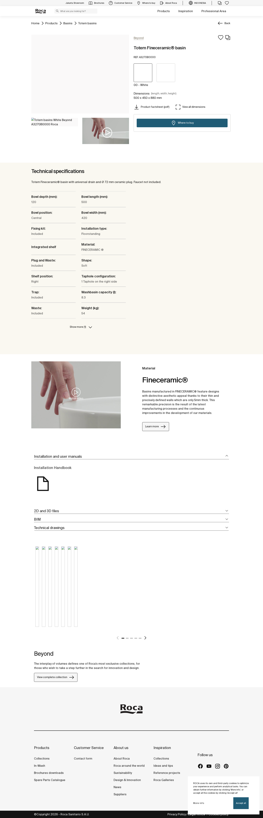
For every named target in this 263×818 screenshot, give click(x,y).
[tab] (131, 456)
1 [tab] (122, 638)
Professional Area (213, 11)
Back (227, 23)
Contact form (83, 758)
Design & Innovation (127, 780)
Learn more (152, 426)
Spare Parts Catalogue (49, 780)
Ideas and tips (163, 765)
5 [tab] (140, 638)
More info (198, 803)
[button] (57, 11)
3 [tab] (131, 638)
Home (35, 23)
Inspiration (185, 11)
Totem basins (87, 23)
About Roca (122, 758)
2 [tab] (127, 638)
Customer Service (89, 748)
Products (163, 11)
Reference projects (167, 772)
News (117, 787)
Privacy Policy (176, 814)
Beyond (43, 653)
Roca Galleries (164, 780)
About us (121, 748)
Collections (42, 758)
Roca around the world (129, 765)
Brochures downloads (49, 772)
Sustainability (123, 772)
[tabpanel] (37, 589)
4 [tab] (135, 638)
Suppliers (120, 794)
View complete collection (52, 677)
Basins (67, 23)
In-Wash (39, 765)
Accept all (241, 803)
